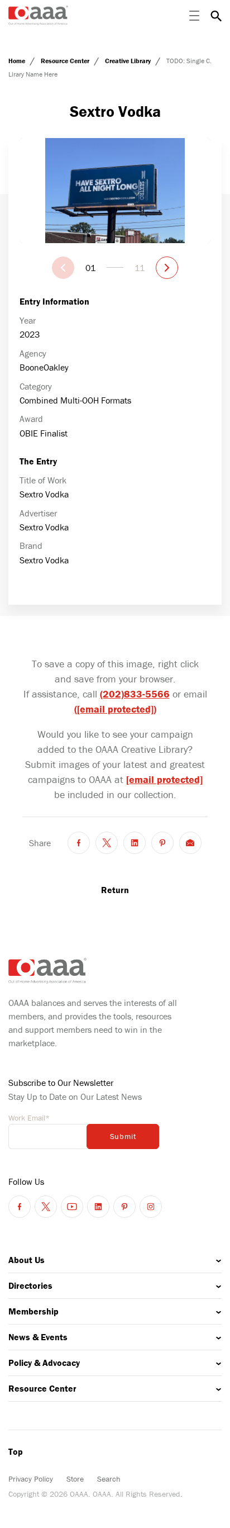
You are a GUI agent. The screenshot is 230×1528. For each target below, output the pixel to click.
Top (15, 1451)
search (216, 15)
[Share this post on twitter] (106, 843)
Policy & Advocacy (44, 1362)
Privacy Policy (30, 1479)
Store (75, 1479)
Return (115, 889)
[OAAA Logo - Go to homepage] (38, 15)
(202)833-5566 (135, 693)
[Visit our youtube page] (72, 1206)
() (115, 709)
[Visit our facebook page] (19, 1206)
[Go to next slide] (167, 268)
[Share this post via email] (190, 843)
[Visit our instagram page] (151, 1206)
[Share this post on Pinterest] (162, 843)
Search (109, 1479)
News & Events (38, 1336)
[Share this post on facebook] (79, 843)
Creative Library (128, 60)
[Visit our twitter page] (46, 1206)
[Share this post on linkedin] (134, 843)
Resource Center (66, 60)
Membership (33, 1311)
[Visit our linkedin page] (98, 1206)
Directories (30, 1285)
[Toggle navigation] (194, 16)
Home (17, 60)
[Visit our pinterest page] (124, 1206)
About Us (26, 1259)
